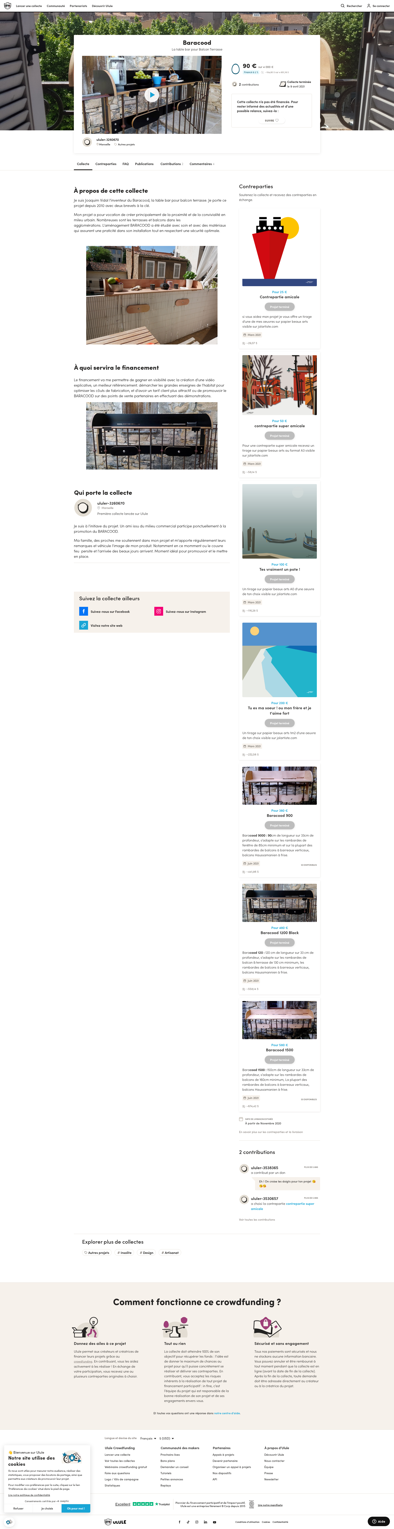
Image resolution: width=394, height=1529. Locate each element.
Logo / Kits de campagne (122, 1479)
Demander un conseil (174, 1467)
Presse (268, 1473)
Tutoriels (165, 1473)
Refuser (18, 1508)
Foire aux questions (117, 1473)
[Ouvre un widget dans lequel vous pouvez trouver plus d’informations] (379, 1522)
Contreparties (105, 163)
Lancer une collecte (29, 6)
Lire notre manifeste (270, 1505)
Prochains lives (170, 1455)
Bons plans (167, 1461)
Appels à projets (223, 1455)
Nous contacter (274, 1461)
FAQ (126, 163)
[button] (9, 1522)
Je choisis (47, 1508)
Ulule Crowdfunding (120, 1447)
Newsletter (271, 1479)
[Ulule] (135, 1522)
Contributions (171, 163)
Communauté (56, 6)
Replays (165, 1485)
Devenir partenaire (225, 1461)
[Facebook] (179, 1522)
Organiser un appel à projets (232, 1467)
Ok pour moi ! (76, 1508)
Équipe (269, 1467)
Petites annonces (171, 1479)
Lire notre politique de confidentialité (29, 1495)
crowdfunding (83, 1361)
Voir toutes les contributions (257, 1219)
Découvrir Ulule (274, 1455)
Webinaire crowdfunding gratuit (126, 1467)
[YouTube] (214, 1522)
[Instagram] (196, 1522)
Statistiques (112, 1485)
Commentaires (202, 163)
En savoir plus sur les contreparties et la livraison (271, 1132)
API (215, 1479)
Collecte (83, 163)
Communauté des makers (180, 1447)
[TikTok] (188, 1522)
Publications (144, 163)
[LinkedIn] (205, 1522)
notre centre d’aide (227, 1413)
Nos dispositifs (222, 1473)
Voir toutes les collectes (120, 1461)
